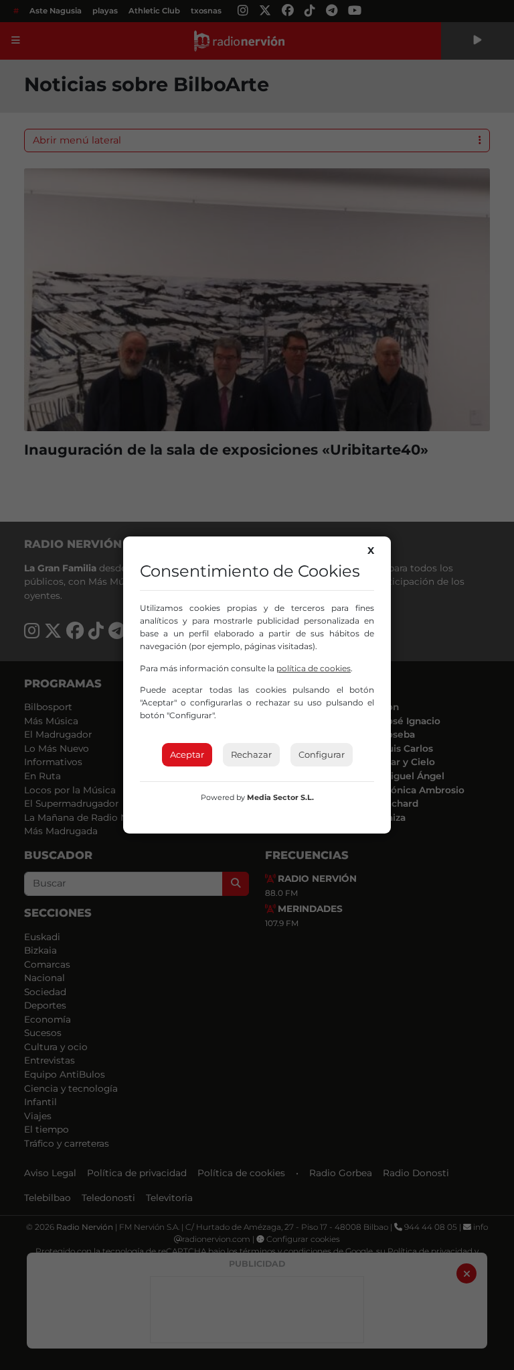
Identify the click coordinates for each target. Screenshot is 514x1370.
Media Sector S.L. (280, 797)
